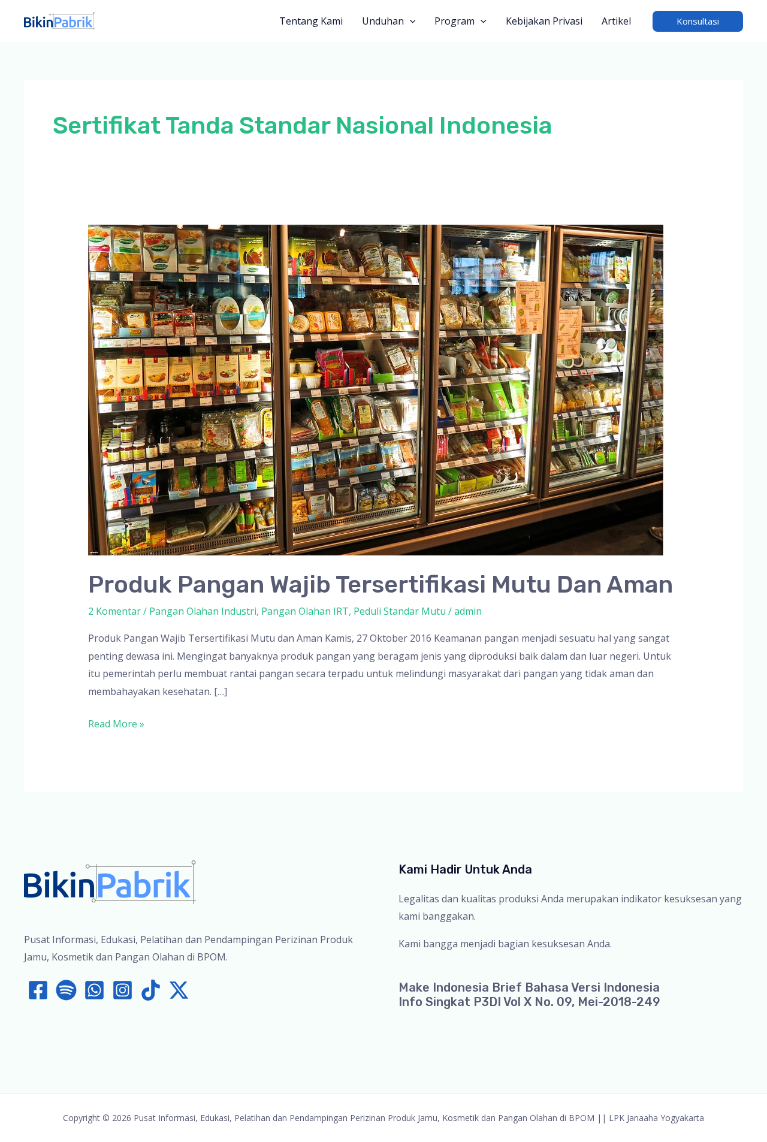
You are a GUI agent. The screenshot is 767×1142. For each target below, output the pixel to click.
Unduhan (383, 21)
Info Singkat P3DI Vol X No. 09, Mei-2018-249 (529, 1002)
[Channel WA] (94, 990)
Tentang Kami (311, 21)
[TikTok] (151, 990)
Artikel (616, 21)
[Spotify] (66, 990)
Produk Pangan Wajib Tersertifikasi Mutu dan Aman (380, 584)
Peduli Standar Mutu (400, 611)
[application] (410, 21)
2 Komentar (114, 611)
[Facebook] (38, 990)
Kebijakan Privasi (544, 21)
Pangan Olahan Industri (202, 611)
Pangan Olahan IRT (305, 611)
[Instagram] (122, 990)
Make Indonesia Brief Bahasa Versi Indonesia (529, 987)
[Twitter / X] (179, 990)
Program (454, 21)
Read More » (116, 725)
